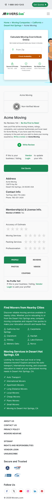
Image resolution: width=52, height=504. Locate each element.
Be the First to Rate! (30, 123)
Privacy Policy (12, 429)
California (36, 22)
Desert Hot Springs (13, 25)
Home (6, 22)
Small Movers (13, 404)
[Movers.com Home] (13, 13)
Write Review (28, 145)
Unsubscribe (11, 453)
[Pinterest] (42, 491)
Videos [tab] (37, 267)
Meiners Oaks (13, 343)
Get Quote (26, 168)
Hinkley (10, 340)
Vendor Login (28, 157)
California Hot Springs (12, 330)
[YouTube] (21, 491)
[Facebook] (7, 491)
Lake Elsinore (36, 340)
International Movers (16, 381)
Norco (33, 343)
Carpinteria (35, 329)
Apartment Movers (15, 385)
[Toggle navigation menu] (48, 14)
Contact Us (10, 425)
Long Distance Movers (17, 389)
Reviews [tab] (37, 260)
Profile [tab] (15, 260)
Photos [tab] (15, 267)
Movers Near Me (12, 433)
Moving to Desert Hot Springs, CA (22, 408)
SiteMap (8, 441)
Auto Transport (14, 377)
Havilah (33, 336)
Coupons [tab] (26, 273)
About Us (9, 421)
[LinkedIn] (35, 491)
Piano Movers (13, 400)
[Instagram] (28, 491)
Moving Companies (21, 22)
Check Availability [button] (25, 56)
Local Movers (13, 393)
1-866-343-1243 (16, 4)
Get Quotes (39, 4)
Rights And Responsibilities (18, 445)
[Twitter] (14, 491)
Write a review (19, 137)
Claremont (11, 336)
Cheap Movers (13, 396)
